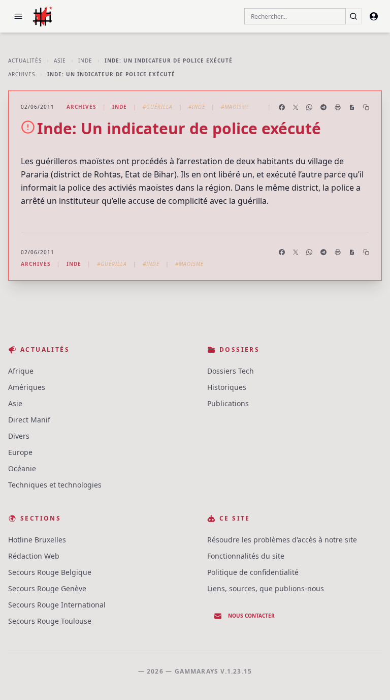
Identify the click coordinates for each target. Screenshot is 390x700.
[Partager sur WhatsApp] (309, 107)
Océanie (22, 468)
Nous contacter (251, 615)
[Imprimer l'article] (338, 107)
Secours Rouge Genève (47, 588)
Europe (20, 452)
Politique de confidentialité (253, 572)
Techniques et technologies (55, 485)
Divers (18, 436)
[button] (18, 16)
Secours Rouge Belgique (49, 572)
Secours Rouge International (57, 605)
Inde (85, 60)
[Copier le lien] (366, 107)
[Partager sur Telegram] (323, 107)
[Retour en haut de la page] (368, 677)
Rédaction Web (33, 556)
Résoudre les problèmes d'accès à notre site (282, 539)
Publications (228, 403)
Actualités (25, 60)
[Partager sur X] (295, 107)
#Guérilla (158, 106)
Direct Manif (29, 419)
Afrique (21, 371)
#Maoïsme (235, 106)
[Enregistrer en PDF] (352, 107)
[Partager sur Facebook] (282, 107)
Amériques (26, 387)
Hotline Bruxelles (37, 539)
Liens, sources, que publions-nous (265, 588)
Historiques (226, 387)
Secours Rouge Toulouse (49, 621)
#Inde (196, 106)
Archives (21, 74)
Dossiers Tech (230, 371)
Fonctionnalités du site (245, 556)
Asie (60, 60)
